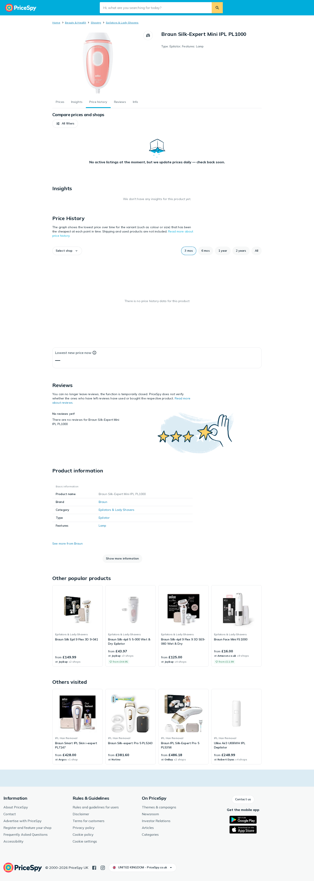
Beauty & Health (75, 22)
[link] (77, 626)
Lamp (102, 525)
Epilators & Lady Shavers (122, 22)
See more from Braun (67, 543)
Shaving (96, 22)
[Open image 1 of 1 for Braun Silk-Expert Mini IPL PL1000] (97, 63)
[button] (65, 123)
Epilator (104, 518)
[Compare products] (148, 35)
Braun (103, 502)
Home (56, 22)
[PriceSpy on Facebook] (94, 867)
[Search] (217, 7)
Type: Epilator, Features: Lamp (182, 46)
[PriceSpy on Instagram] (102, 867)
